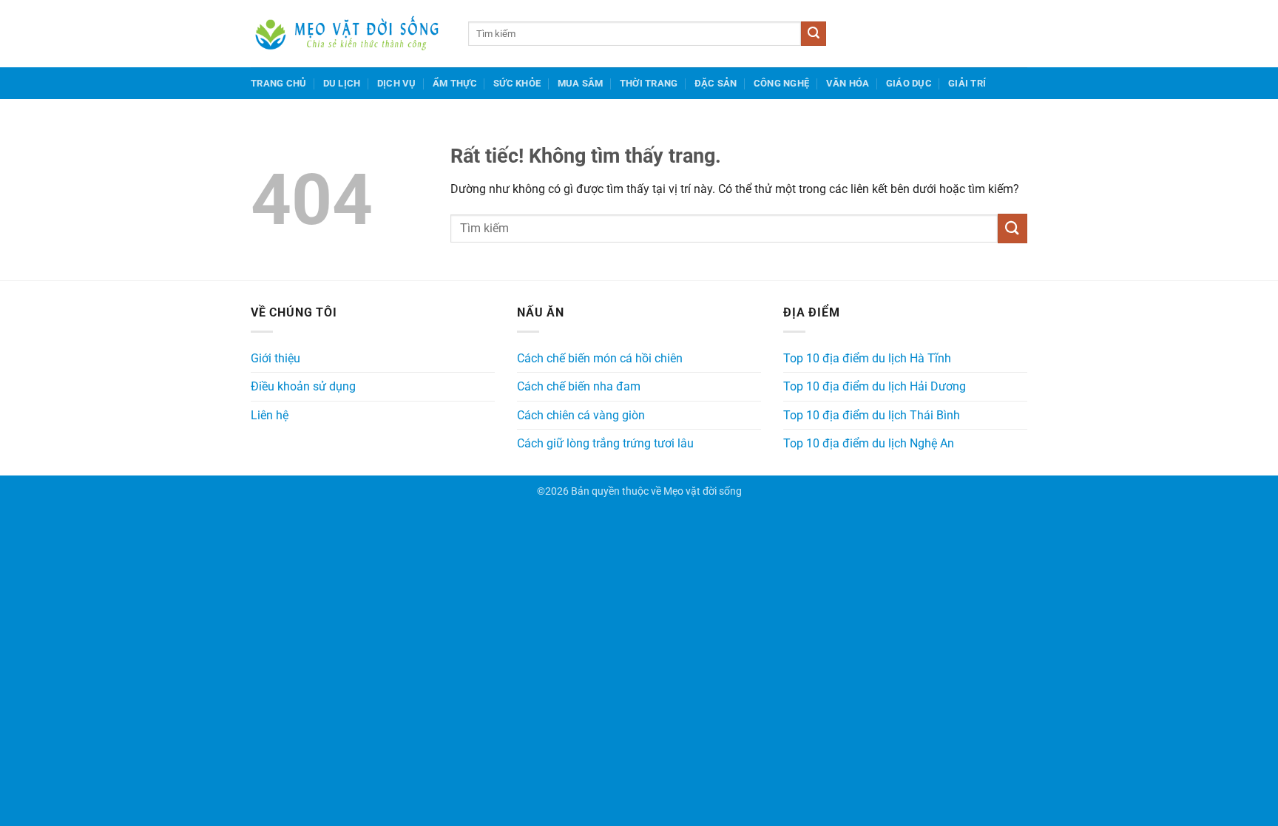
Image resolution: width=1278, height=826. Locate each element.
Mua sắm (581, 83)
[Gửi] (813, 34)
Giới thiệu (275, 358)
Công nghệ (781, 83)
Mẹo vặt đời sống (702, 491)
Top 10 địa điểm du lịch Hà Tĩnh (867, 358)
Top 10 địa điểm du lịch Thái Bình (871, 415)
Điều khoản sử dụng (303, 386)
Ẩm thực (455, 83)
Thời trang (649, 83)
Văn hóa (848, 83)
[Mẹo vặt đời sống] (348, 33)
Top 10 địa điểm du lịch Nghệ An (868, 443)
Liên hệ (269, 415)
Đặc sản (715, 83)
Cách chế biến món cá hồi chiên (600, 358)
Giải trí (967, 83)
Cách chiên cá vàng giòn (581, 415)
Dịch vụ (396, 83)
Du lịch (342, 83)
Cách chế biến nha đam (578, 386)
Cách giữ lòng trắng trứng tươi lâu (605, 443)
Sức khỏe (517, 83)
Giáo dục (909, 83)
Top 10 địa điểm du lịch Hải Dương (874, 386)
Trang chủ (278, 83)
